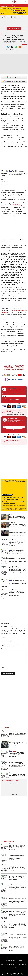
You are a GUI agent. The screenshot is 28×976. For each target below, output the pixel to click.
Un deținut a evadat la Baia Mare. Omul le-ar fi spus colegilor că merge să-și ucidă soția (18, 173)
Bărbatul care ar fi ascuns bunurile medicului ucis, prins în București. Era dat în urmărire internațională (17, 734)
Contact (20, 960)
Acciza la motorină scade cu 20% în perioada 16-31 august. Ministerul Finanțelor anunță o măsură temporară (14, 500)
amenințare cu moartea (6, 358)
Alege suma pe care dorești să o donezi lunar (11, 393)
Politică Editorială (10, 960)
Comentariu (4, 649)
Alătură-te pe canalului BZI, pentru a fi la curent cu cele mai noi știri (14, 368)
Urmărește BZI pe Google (15, 77)
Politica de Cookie (22, 964)
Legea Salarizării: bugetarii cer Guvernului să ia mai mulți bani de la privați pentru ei (17, 526)
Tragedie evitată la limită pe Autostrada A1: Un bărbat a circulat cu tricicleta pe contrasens (16, 857)
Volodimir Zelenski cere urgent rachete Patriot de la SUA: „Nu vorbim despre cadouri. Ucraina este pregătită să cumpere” (17, 570)
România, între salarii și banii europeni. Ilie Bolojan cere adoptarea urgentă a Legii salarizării (17, 543)
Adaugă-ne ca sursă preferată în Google (15, 81)
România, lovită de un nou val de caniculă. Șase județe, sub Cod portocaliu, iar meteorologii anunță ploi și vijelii (17, 900)
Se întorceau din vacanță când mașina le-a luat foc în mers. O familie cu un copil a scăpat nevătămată (17, 847)
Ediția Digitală (14, 967)
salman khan (21, 358)
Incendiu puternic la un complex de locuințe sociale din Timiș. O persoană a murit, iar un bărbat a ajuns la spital (17, 913)
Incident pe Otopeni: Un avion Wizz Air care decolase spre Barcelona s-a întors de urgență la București (18, 868)
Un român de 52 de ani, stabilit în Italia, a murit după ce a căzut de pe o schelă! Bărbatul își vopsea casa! (18, 582)
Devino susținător (15, 399)
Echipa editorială (18, 957)
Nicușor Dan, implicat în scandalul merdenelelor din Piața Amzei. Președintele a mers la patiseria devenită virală (18, 764)
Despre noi (8, 957)
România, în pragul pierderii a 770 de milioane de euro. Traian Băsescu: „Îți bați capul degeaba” (17, 560)
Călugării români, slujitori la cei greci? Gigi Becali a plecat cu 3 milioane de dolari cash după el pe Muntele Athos (17, 534)
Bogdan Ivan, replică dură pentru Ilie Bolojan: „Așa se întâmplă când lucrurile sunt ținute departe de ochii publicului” (18, 593)
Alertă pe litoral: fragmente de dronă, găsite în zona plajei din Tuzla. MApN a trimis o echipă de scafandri (17, 925)
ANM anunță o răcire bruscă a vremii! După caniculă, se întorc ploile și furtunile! (17, 552)
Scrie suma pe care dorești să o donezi (11, 424)
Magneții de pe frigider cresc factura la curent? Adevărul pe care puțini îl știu (17, 878)
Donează (15, 429)
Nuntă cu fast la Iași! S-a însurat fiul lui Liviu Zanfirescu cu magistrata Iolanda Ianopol (18, 776)
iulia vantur (14, 358)
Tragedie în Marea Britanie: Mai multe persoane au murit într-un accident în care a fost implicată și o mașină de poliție (18, 936)
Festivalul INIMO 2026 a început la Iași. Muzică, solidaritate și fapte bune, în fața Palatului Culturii (20, 12)
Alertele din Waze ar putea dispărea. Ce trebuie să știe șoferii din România (13, 5)
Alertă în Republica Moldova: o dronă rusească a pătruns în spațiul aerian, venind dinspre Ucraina (17, 948)
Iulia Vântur (17, 205)
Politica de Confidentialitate (7, 964)
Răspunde (3, 637)
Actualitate (14, 52)
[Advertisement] (14, 462)
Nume (2, 667)
